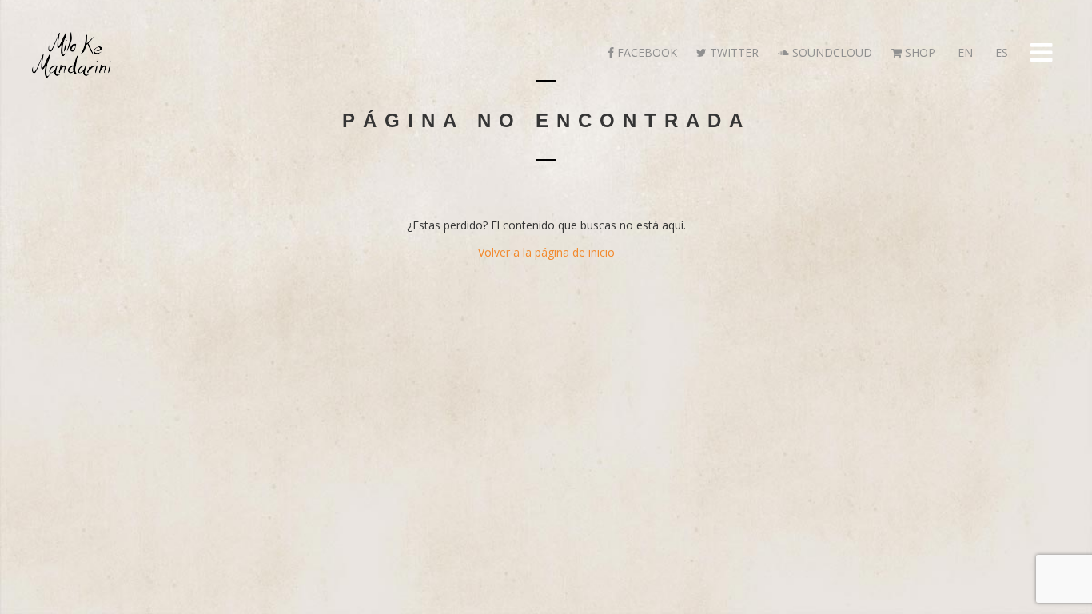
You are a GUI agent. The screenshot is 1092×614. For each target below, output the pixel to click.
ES (1000, 52)
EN (964, 52)
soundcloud (830, 52)
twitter (733, 52)
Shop (918, 52)
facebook (645, 52)
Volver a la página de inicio (546, 252)
